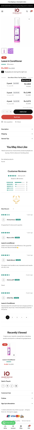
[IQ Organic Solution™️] (17, 11)
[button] (3, 64)
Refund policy (7, 420)
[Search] (27, 11)
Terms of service (26, 420)
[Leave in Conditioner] (8, 350)
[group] (17, 31)
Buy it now (17, 117)
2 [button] (12, 317)
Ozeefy (15, 412)
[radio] (17, 84)
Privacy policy (16, 420)
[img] (5, 215)
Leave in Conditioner (8, 360)
